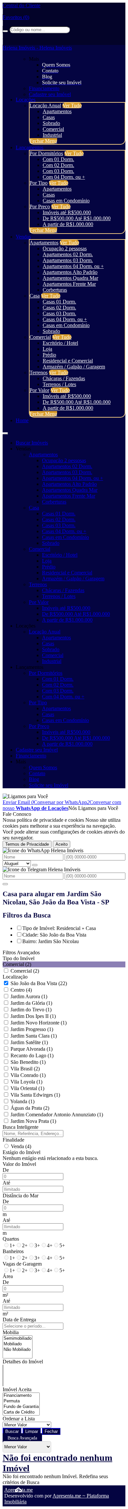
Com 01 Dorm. (58, 159)
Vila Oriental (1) (27, 1088)
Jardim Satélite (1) (29, 1042)
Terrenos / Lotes (59, 384)
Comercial (53, 129)
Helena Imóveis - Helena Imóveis (37, 48)
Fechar (51, 1431)
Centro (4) (21, 990)
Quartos (11, 1239)
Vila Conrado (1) (28, 1075)
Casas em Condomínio (66, 200)
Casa (35, 296)
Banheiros (13, 1251)
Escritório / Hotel (60, 343)
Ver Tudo (72, 105)
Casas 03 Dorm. (59, 313)
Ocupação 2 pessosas (65, 248)
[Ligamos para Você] (25, 796)
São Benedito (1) (28, 1062)
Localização (15, 977)
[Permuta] (21, 1401)
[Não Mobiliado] (17, 1350)
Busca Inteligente (20, 1127)
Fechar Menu (43, 141)
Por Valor (39, 390)
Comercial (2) (25, 971)
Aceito (61, 844)
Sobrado (51, 123)
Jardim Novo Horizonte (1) (39, 1022)
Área (8, 1276)
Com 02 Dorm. (58, 165)
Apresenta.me (18, 1490)
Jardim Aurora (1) (29, 996)
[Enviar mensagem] (34, 865)
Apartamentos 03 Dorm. (68, 260)
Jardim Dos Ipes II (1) (33, 1016)
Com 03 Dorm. (58, 171)
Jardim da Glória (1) (31, 1003)
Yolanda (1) (22, 1101)
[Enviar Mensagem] (5, 884)
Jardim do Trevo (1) (31, 1009)
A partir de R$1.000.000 (68, 224)
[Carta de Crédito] (21, 1412)
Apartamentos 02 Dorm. (68, 254)
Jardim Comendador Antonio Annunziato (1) (57, 1114)
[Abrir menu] (5, 431)
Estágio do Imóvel (21, 1152)
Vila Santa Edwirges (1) (35, 1095)
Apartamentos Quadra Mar (70, 278)
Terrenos (39, 372)
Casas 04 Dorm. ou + (65, 319)
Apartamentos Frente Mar (69, 284)
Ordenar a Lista (19, 1418)
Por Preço (40, 206)
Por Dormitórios (46, 153)
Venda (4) (21, 1146)
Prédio (49, 355)
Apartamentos (57, 111)
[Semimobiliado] (17, 1338)
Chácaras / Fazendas (64, 378)
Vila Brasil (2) (25, 1068)
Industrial (52, 135)
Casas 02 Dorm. (59, 307)
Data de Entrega (19, 1319)
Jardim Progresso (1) (32, 1029)
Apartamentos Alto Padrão (70, 272)
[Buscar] (5, 31)
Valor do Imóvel (19, 1164)
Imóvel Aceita (17, 1389)
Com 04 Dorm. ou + (64, 177)
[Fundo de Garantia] (21, 1407)
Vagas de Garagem (22, 1264)
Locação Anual (45, 105)
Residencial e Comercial (68, 360)
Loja (47, 349)
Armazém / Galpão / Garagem (74, 366)
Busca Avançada (22, 1438)
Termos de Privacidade (27, 844)
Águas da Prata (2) (30, 1108)
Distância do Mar (20, 1195)
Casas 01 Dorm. (59, 301)
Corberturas (55, 290)
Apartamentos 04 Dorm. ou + (73, 266)
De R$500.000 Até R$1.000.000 (77, 218)
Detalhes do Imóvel (23, 1361)
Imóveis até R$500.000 (67, 212)
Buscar (12, 1431)
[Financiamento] (21, 1395)
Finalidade (13, 1140)
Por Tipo (39, 183)
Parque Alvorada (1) (32, 1049)
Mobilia (11, 1332)
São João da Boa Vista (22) (39, 983)
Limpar (31, 1431)
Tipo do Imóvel (18, 958)
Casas (49, 117)
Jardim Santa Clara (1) (34, 1036)
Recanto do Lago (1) (32, 1055)
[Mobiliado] (17, 1344)
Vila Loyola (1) (26, 1082)
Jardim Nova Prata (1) (33, 1121)
